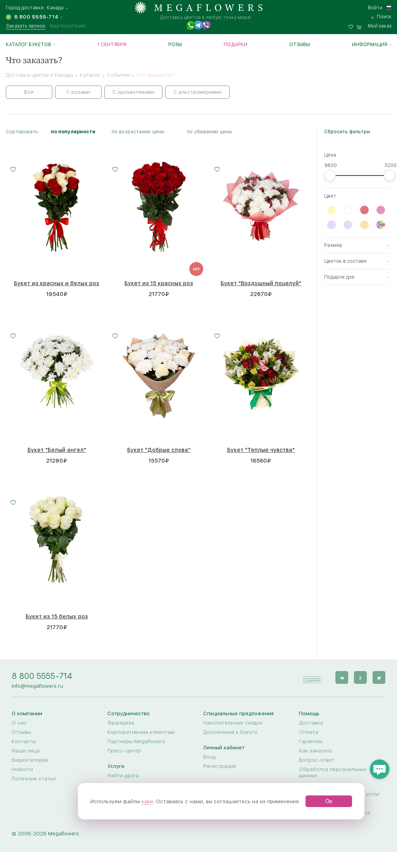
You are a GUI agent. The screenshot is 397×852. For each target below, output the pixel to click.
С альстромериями (197, 92)
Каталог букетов (28, 44)
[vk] (341, 677)
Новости (22, 769)
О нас (19, 722)
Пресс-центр (124, 750)
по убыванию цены (209, 131)
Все (29, 92)
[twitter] (379, 677)
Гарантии (311, 741)
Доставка (311, 722)
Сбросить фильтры (347, 131)
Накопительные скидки (232, 722)
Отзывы (299, 44)
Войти (375, 7)
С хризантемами (133, 92)
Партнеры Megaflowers (136, 741)
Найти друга (123, 775)
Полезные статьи (34, 778)
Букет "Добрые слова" (158, 450)
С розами (78, 92)
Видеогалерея (30, 760)
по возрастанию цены (138, 131)
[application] (312, 677)
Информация (369, 44)
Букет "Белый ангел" (57, 450)
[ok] (360, 677)
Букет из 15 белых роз (57, 616)
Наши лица (26, 750)
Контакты (24, 741)
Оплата (308, 732)
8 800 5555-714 (42, 676)
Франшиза (120, 722)
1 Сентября (111, 44)
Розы (175, 44)
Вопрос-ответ (317, 760)
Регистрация (219, 766)
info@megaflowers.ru (37, 686)
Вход (209, 757)
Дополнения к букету (230, 732)
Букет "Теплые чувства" (261, 450)
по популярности (73, 131)
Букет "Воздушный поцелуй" (261, 283)
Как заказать (315, 750)
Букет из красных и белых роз (56, 283)
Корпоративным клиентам (140, 732)
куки (147, 801)
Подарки (235, 44)
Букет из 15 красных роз (158, 283)
